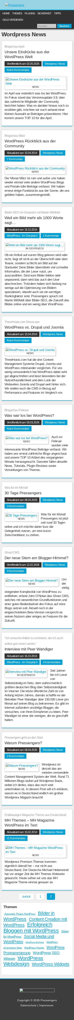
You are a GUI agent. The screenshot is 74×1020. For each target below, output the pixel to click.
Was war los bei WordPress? (29, 415)
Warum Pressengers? (23, 743)
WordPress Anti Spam (35, 942)
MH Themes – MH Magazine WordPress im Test (29, 822)
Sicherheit (44, 13)
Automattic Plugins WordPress (19, 914)
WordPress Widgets (50, 964)
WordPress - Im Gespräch (22, 235)
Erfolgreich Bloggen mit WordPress (31, 927)
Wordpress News (55, 63)
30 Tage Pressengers (23, 493)
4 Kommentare (15, 571)
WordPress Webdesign (23, 961)
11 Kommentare (16, 838)
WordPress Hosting (34, 947)
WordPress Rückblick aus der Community (30, 143)
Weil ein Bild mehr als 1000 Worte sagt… (34, 220)
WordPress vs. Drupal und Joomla (34, 327)
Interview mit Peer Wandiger (29, 649)
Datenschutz (28, 1005)
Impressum (46, 1005)
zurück (26, 896)
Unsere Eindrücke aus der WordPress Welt (27, 54)
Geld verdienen (12, 19)
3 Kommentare (15, 506)
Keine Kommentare (18, 69)
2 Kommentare (15, 756)
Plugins (30, 13)
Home (6, 13)
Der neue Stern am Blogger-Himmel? (36, 558)
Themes (17, 13)
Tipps (57, 13)
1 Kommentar (15, 159)
